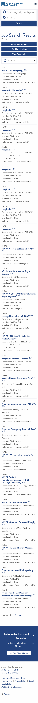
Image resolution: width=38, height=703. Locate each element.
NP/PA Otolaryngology (12, 70)
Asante (7, 693)
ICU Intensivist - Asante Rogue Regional (15, 272)
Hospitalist (6, 110)
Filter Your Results (19, 44)
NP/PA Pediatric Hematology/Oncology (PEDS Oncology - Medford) (15, 480)
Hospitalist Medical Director (14, 358)
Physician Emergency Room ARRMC (18, 404)
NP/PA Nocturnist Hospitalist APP (17, 248)
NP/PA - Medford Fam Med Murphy (18, 522)
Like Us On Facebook (13, 687)
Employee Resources (10, 678)
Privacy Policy (20, 681)
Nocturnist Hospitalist (11, 90)
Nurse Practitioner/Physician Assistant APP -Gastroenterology (16, 594)
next (20, 615)
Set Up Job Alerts (19, 49)
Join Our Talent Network (19, 653)
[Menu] (35, 4)
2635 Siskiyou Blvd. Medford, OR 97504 (10, 671)
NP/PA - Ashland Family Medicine (17, 547)
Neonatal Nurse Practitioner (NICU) (18, 378)
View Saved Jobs (19, 54)
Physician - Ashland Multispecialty (17, 570)
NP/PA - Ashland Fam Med (14, 502)
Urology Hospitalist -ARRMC (15, 316)
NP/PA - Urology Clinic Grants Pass (17, 454)
